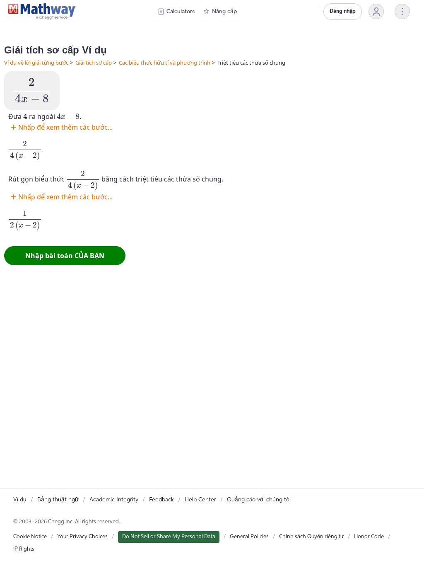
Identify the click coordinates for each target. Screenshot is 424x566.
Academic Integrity (113, 500)
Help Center (200, 500)
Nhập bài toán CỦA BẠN (64, 255)
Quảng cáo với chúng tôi (259, 500)
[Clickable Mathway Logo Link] (42, 11)
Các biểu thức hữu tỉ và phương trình (164, 62)
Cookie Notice (30, 536)
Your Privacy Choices (82, 536)
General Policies (249, 536)
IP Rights (23, 549)
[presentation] (31, 90)
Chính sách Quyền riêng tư (311, 536)
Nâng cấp (224, 12)
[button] (376, 11)
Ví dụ (19, 500)
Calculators (180, 12)
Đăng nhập (343, 11)
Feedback (161, 500)
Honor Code (369, 536)
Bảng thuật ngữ (58, 500)
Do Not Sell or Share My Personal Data (168, 536)
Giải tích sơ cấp (93, 62)
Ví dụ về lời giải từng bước (36, 62)
